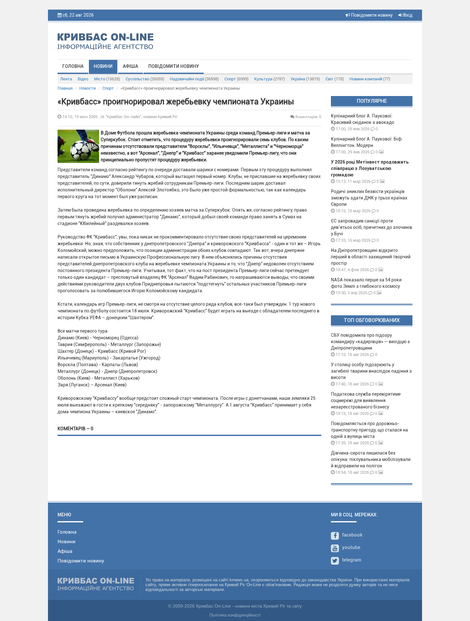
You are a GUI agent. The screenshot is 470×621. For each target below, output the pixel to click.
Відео (83, 79)
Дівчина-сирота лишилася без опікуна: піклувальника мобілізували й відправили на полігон (371, 459)
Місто (107, 79)
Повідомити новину (371, 15)
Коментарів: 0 (307, 116)
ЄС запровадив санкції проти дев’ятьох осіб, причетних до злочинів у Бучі (371, 227)
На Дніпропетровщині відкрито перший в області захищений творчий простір (371, 257)
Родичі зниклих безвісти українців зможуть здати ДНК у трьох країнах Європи (369, 198)
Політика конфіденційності (235, 615)
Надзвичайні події (194, 79)
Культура (269, 79)
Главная (65, 88)
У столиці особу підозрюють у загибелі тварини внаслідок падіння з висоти (371, 371)
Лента (66, 79)
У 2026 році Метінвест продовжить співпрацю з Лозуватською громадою (370, 168)
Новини (103, 66)
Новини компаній (369, 79)
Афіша (130, 66)
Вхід (407, 15)
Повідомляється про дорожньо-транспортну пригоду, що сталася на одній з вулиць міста (369, 430)
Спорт (236, 79)
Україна (305, 79)
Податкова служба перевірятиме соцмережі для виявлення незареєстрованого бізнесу (366, 400)
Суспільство (145, 79)
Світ (334, 79)
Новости (87, 88)
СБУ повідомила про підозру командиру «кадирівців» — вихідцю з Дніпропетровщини (370, 342)
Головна (72, 66)
